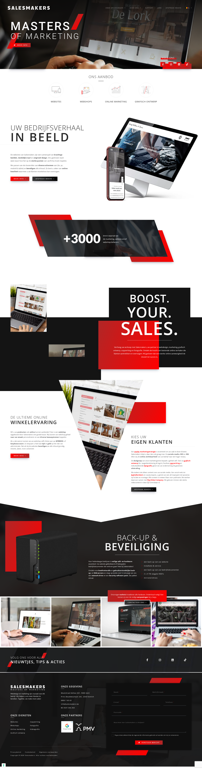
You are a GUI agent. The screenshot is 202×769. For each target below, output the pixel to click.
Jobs (159, 8)
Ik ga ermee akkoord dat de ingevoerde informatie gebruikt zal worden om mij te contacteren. (147, 735)
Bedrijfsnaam (158, 692)
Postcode (118, 712)
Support (149, 8)
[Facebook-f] (162, 64)
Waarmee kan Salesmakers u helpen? (129, 722)
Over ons (134, 8)
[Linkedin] (179, 64)
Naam (116, 692)
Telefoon (169, 702)
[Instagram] (170, 64)
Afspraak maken (173, 8)
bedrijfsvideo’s (137, 475)
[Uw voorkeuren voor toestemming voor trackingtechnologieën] (4, 765)
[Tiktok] (187, 64)
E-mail (116, 702)
